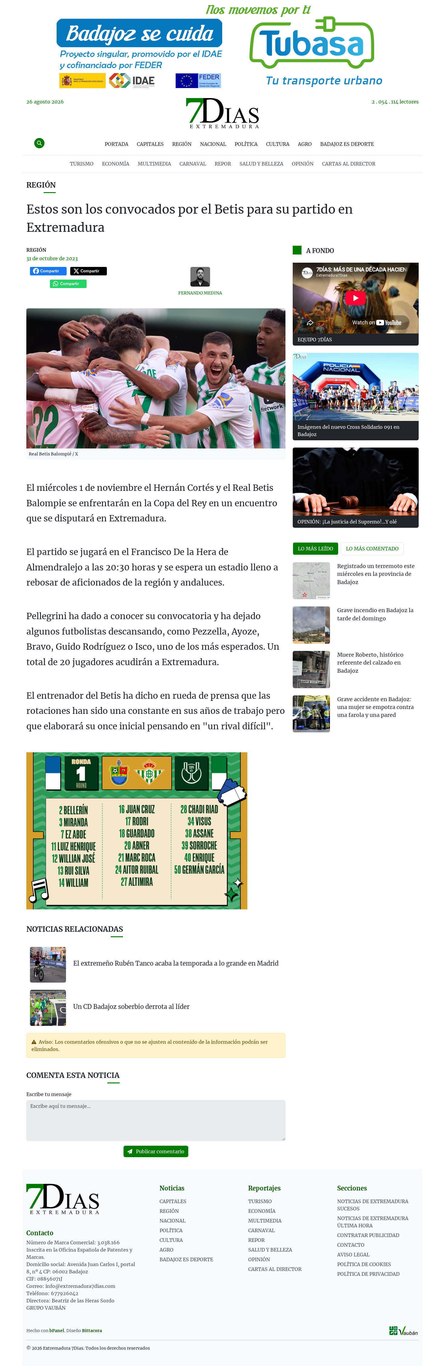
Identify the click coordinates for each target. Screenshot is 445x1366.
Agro (305, 144)
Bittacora (92, 1330)
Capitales (150, 144)
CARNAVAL (193, 164)
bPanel (56, 1330)
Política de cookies (364, 1264)
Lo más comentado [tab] (372, 549)
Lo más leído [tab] (315, 549)
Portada (116, 144)
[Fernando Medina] (200, 277)
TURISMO (82, 164)
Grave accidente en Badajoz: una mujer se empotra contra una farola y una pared (375, 707)
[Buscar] (39, 143)
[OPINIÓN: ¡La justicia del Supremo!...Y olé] (356, 482)
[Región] (222, 45)
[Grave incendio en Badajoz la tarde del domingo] (311, 625)
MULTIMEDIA (154, 164)
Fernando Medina (200, 293)
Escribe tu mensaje (48, 1094)
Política (246, 144)
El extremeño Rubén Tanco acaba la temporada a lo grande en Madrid (176, 963)
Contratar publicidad (368, 1235)
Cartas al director (348, 164)
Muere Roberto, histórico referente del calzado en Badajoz (370, 663)
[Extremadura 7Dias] (222, 113)
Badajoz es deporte (347, 144)
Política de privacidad (368, 1274)
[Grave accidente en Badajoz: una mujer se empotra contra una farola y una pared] (311, 714)
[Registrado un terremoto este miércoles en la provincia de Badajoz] (311, 580)
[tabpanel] (356, 651)
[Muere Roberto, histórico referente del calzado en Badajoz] (311, 669)
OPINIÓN (303, 164)
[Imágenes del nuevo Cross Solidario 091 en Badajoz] (356, 387)
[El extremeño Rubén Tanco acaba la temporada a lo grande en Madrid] (48, 965)
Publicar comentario (159, 1151)
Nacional (213, 144)
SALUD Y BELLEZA (261, 164)
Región (182, 144)
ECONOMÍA (115, 164)
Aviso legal (353, 1255)
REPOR (223, 164)
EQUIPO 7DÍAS (315, 340)
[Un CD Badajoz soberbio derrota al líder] (48, 1007)
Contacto (350, 1245)
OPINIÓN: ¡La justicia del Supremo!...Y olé (347, 522)
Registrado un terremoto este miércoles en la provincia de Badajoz (376, 574)
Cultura (277, 144)
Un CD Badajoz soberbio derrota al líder (131, 1006)
